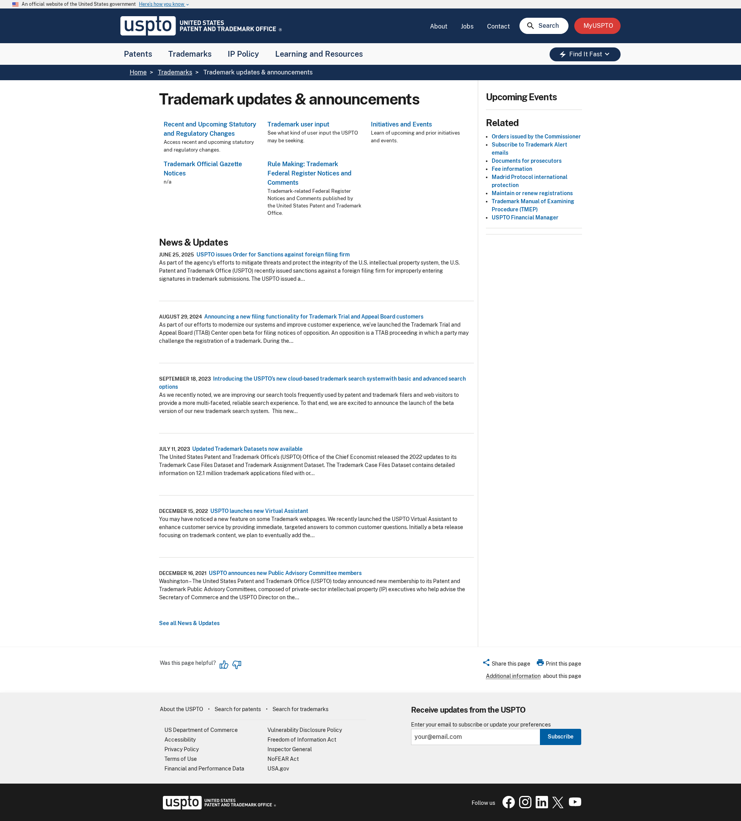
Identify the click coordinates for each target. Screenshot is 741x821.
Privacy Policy (181, 749)
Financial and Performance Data (204, 768)
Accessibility (180, 740)
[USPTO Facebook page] (507, 806)
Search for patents (238, 709)
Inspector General (289, 749)
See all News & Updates (189, 623)
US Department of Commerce (201, 730)
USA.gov (278, 768)
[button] (506, 665)
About (438, 26)
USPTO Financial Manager (525, 217)
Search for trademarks (300, 709)
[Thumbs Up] (224, 664)
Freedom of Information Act (301, 740)
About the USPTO (181, 709)
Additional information (513, 676)
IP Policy (243, 54)
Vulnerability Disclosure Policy (304, 730)
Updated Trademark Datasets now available (247, 449)
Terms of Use (180, 759)
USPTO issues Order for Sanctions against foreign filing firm (273, 254)
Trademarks (189, 54)
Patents (138, 54)
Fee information (512, 169)
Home (138, 72)
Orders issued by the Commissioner (536, 136)
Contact (498, 26)
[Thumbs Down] (236, 664)
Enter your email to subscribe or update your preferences (481, 725)
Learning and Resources (319, 54)
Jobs (467, 26)
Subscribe (561, 736)
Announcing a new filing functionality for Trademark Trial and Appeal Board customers (313, 317)
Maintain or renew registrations (532, 193)
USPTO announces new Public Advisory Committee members (285, 573)
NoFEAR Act (283, 759)
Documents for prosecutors (527, 161)
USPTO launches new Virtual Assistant (259, 511)
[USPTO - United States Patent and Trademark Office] (218, 807)
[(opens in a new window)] (523, 806)
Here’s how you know (164, 4)
